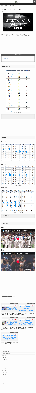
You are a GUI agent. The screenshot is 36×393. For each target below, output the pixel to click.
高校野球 (5, 381)
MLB (4, 357)
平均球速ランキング (7, 58)
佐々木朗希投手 (12, 36)
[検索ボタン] (1, 1)
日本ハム (5, 372)
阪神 (4, 379)
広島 (4, 370)
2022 (2, 11)
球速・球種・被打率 (5, 296)
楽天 (4, 374)
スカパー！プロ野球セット (7, 387)
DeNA (4, 355)
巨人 (4, 368)
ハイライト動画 (6, 59)
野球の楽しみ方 (6, 385)
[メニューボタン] (34, 1)
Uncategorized (6, 351)
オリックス (5, 359)
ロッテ (4, 364)
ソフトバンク (5, 361)
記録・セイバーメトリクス (7, 383)
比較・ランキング (10, 296)
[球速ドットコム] (18, 1)
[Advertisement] (18, 45)
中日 (4, 366)
